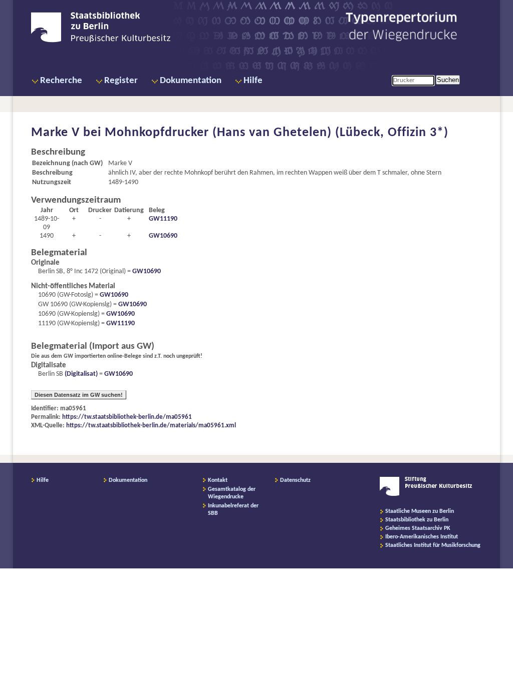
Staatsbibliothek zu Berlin (416, 520)
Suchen (448, 80)
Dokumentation (190, 81)
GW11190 (163, 219)
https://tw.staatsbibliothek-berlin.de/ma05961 (127, 417)
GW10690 (163, 236)
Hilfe (253, 81)
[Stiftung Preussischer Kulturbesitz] (426, 494)
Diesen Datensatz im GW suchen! (79, 395)
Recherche (61, 81)
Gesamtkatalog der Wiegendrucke (231, 493)
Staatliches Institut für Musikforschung (432, 545)
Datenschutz (295, 480)
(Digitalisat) (80, 374)
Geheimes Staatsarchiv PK (417, 528)
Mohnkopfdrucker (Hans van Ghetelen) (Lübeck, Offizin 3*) (276, 133)
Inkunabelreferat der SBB (233, 509)
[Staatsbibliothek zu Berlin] (100, 41)
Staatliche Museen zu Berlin (419, 511)
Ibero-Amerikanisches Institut (421, 537)
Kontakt (217, 480)
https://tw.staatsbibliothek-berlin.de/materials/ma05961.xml (151, 425)
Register (121, 81)
